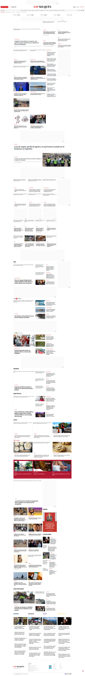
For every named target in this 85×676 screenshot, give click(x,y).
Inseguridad (32, 75)
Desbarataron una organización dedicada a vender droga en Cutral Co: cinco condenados (35, 634)
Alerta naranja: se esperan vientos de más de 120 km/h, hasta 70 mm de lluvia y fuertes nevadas (29, 229)
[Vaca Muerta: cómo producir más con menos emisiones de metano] (24, 306)
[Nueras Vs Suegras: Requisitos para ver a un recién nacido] (61, 466)
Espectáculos (51, 10)
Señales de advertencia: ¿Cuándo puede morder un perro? (23, 474)
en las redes (16, 384)
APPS (29, 580)
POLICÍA (15, 516)
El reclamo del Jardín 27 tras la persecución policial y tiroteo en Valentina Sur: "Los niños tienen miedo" (35, 655)
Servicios (15, 124)
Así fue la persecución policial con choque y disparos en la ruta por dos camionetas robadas (18, 229)
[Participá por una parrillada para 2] (42, 466)
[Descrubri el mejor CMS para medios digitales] (68, 674)
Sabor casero (16, 453)
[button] (2, 10)
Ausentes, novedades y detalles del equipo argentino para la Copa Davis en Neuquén (40, 229)
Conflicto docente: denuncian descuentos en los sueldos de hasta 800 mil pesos (20, 535)
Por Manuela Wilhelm (16, 569)
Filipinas (15, 580)
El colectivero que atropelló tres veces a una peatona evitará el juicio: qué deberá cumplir (34, 628)
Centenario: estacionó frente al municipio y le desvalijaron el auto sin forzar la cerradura (64, 32)
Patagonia (63, 10)
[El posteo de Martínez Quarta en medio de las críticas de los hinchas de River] (24, 377)
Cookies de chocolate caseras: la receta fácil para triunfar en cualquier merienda (62, 456)
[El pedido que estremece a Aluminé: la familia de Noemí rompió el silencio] (35, 528)
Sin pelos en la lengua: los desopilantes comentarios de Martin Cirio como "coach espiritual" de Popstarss (50, 407)
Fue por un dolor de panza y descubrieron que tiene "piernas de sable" (51, 84)
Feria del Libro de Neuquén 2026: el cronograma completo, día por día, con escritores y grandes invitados (37, 127)
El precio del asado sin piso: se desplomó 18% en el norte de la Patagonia (22, 352)
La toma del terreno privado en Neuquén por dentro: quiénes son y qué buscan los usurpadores (26, 502)
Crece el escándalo (33, 91)
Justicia (15, 563)
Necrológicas (56, 10)
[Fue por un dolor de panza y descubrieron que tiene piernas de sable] (20, 183)
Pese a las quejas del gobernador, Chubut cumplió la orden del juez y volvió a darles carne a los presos (51, 65)
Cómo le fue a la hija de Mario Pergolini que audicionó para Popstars (50, 415)
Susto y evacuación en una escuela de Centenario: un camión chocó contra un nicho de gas (20, 550)
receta (35, 453)
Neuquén (29, 10)
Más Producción (41, 10)
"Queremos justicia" (31, 532)
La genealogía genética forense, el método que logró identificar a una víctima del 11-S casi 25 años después (50, 641)
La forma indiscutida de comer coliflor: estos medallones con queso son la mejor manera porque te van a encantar (41, 456)
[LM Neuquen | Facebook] (78, 10)
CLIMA (26, 226)
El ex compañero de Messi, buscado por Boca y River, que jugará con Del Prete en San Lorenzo (51, 382)
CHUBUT (15, 187)
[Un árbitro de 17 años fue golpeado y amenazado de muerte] (52, 223)
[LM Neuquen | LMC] (13, 7)
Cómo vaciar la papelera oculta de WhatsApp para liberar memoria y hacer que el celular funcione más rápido (64, 649)
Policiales (32, 10)
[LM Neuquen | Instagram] (81, 10)
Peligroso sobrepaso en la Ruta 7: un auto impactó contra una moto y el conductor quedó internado (35, 205)
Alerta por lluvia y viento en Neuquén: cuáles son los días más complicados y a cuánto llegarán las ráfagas (20, 78)
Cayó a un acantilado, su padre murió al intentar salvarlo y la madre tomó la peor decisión (49, 634)
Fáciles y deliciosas (56, 453)
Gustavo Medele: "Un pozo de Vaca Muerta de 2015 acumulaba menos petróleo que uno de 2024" (50, 304)
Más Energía (37, 10)
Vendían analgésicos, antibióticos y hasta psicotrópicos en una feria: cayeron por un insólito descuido (35, 190)
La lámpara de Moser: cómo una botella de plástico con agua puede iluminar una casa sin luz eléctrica (53, 541)
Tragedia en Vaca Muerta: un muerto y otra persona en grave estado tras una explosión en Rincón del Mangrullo (26, 42)
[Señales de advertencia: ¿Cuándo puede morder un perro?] (23, 466)
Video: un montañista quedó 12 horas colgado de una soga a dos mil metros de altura (50, 647)
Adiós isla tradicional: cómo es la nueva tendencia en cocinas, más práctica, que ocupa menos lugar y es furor (64, 656)
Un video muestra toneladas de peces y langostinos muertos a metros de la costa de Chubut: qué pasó (35, 566)
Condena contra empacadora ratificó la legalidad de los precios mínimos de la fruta (50, 345)
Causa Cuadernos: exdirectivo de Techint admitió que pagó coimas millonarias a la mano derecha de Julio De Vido (50, 276)
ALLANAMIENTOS (31, 187)
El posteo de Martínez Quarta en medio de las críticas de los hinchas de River (23, 388)
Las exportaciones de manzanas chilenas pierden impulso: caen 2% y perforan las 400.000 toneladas (50, 352)
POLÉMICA (45, 202)
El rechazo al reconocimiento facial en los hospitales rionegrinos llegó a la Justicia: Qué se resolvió (51, 602)
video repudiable (46, 187)
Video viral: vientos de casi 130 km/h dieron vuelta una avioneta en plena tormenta (51, 245)
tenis (36, 226)
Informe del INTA (16, 348)
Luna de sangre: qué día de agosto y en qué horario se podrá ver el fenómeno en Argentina (39, 148)
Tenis (15, 202)
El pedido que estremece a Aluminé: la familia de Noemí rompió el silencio (35, 534)
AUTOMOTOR (16, 433)
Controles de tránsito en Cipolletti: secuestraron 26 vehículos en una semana (23, 608)
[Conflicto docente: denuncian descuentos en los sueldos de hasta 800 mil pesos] (20, 528)
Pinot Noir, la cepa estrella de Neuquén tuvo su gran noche (34, 550)
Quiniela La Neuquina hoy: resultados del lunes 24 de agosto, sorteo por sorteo (19, 633)
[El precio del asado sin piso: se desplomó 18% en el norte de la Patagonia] (24, 340)
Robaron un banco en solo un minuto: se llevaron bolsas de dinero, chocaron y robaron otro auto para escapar (51, 60)
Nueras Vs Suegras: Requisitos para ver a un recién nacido (61, 474)
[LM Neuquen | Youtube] (83, 10)
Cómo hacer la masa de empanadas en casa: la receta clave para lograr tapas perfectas (22, 456)
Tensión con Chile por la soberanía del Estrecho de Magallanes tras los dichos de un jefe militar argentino (50, 205)
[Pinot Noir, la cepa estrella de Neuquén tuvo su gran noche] (35, 543)
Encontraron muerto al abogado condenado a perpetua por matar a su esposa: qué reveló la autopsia (50, 268)
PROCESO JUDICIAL (33, 59)
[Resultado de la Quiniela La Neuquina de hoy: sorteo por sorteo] (35, 511)
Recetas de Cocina (23, 12)
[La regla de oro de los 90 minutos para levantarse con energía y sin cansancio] (41, 238)
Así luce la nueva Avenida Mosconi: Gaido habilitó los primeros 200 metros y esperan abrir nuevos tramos (64, 40)
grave (48, 226)
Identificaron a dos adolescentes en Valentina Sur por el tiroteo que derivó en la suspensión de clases (38, 78)
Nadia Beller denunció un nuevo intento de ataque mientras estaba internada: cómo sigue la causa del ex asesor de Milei (50, 653)
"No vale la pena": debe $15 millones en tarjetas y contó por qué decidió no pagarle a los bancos (18, 245)
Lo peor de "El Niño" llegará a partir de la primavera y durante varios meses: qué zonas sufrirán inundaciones (29, 245)
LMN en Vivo (13, 12)
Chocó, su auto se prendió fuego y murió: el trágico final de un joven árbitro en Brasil (51, 79)
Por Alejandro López (50, 530)
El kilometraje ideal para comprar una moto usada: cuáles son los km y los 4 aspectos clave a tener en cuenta (42, 436)
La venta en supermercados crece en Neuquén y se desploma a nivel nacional (53, 572)
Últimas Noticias (25, 10)
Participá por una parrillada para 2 (39, 473)
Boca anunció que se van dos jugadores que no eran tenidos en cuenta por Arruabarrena (50, 375)
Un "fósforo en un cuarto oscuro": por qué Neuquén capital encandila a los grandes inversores (49, 525)
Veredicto (15, 59)
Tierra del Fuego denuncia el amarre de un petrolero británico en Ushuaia (38, 94)
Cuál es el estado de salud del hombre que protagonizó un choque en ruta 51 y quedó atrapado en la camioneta (20, 652)
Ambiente (30, 563)
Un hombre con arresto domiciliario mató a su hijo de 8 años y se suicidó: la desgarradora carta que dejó (49, 43)
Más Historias (18, 12)
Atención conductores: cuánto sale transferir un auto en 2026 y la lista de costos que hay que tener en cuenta (22, 436)
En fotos (15, 409)
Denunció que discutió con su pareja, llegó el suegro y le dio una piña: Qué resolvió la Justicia (51, 595)
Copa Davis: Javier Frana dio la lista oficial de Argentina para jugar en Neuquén (20, 205)
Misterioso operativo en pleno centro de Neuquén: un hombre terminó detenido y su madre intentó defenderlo (52, 548)
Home (21, 10)
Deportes (59, 10)
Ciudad (16, 498)
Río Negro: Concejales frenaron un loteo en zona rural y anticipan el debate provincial (50, 338)
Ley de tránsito (56, 433)
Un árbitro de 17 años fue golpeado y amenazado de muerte (51, 229)
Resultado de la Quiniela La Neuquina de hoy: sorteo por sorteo (35, 518)
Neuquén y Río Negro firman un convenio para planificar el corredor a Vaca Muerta (20, 639)
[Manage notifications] (83, 671)
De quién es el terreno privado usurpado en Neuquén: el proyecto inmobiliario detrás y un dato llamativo (21, 110)
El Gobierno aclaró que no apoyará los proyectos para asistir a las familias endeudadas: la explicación (20, 94)
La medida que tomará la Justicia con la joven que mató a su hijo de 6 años (50, 282)
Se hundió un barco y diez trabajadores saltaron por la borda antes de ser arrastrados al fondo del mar (20, 584)
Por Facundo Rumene (38, 232)
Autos (47, 10)
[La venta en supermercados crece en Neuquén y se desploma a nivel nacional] (20, 621)
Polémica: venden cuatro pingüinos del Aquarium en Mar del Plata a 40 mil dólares (38, 61)
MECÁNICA (35, 433)
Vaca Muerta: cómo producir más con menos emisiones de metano (24, 316)
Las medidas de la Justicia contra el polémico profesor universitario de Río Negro (51, 609)
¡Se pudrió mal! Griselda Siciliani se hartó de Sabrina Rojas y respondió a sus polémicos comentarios (50, 400)
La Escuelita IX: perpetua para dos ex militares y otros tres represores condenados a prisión (20, 62)
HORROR (44, 40)
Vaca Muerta (16, 313)
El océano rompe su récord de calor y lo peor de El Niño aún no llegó (64, 634)
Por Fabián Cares (31, 536)
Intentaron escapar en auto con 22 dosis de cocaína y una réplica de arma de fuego (35, 648)
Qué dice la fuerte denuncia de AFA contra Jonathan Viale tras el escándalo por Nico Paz (50, 190)
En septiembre (33, 124)
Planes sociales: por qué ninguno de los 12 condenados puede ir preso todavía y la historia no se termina (49, 32)
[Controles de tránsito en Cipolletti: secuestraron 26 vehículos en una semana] (24, 597)
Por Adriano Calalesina (46, 35)
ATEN (14, 532)
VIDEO (15, 226)
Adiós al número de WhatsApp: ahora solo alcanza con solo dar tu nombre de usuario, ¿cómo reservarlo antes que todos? (35, 584)
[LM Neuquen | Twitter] (79, 10)
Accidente (30, 202)
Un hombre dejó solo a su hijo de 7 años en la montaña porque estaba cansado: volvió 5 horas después (49, 628)
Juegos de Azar (31, 516)
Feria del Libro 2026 (8, 12)
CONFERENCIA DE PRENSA (17, 91)
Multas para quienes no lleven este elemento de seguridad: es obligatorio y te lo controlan (62, 436)
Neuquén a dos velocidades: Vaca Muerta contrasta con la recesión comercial (51, 316)
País (45, 10)
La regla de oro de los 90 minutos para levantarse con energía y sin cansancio (40, 244)
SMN (14, 75)
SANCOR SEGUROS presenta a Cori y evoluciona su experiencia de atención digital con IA (20, 127)
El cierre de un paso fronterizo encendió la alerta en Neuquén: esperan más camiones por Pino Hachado (64, 46)
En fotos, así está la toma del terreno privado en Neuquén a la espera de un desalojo (28, 159)
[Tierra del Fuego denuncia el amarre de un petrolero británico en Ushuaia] (38, 86)
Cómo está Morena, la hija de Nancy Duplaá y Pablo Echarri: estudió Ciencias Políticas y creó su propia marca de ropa (23, 414)
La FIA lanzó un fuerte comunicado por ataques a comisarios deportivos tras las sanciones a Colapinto (50, 389)
